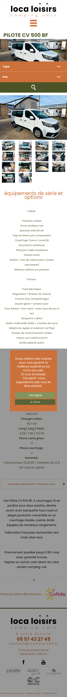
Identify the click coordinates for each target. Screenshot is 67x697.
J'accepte (35, 395)
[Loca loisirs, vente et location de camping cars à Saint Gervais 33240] (33, 9)
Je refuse (35, 402)
